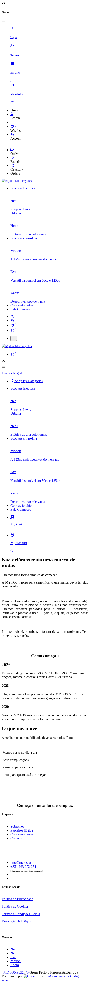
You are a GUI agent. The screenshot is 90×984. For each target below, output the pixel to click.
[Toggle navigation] (13, 338)
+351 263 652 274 (23, 866)
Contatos (16, 838)
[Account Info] (12, 134)
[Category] (12, 165)
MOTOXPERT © (16, 972)
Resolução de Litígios (17, 921)
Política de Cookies (15, 906)
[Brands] (12, 157)
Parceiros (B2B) (21, 830)
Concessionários (21, 834)
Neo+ (14, 953)
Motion (15, 961)
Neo (13, 949)
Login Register (13, 373)
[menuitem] (22, 188)
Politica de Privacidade (17, 899)
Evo (13, 957)
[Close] (3, 21)
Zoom (14, 965)
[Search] (12, 114)
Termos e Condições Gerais (21, 914)
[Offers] (12, 150)
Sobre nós (17, 826)
